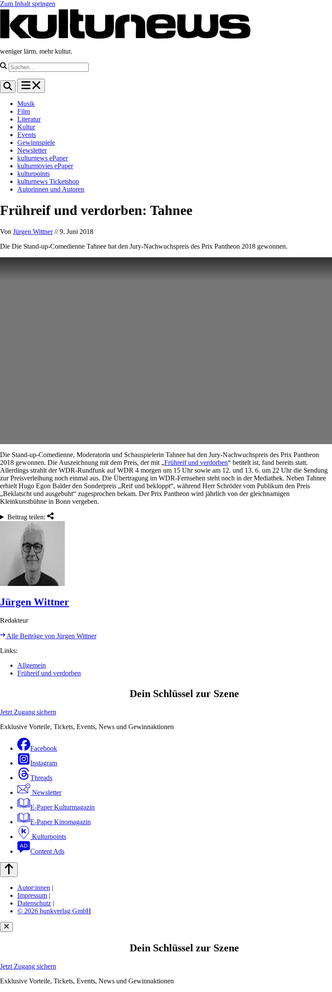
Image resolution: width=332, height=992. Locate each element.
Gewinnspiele (36, 142)
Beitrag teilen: (27, 517)
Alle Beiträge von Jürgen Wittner (50, 636)
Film (23, 111)
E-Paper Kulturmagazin (62, 807)
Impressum (32, 895)
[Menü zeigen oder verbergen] (31, 86)
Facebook (43, 748)
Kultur (26, 127)
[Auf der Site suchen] (8, 86)
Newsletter (32, 150)
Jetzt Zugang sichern (28, 712)
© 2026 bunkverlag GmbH (54, 911)
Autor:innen (33, 887)
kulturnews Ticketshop (48, 181)
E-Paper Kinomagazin (60, 822)
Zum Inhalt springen (27, 3)
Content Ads (47, 851)
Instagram (43, 763)
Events (26, 134)
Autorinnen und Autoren (50, 189)
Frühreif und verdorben (196, 462)
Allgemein (31, 665)
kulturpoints (33, 173)
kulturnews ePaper (42, 158)
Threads (41, 777)
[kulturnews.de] (125, 36)
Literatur (29, 119)
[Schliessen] (6, 927)
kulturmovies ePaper (45, 166)
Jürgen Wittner (33, 231)
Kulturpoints (48, 836)
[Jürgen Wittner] (166, 554)
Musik (26, 103)
